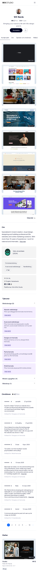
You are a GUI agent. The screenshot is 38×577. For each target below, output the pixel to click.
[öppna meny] (35, 2)
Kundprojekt (5, 38)
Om (12, 38)
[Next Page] (33, 525)
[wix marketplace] (7, 3)
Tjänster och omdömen (23, 38)
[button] (19, 52)
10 (29, 525)
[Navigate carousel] (6, 548)
